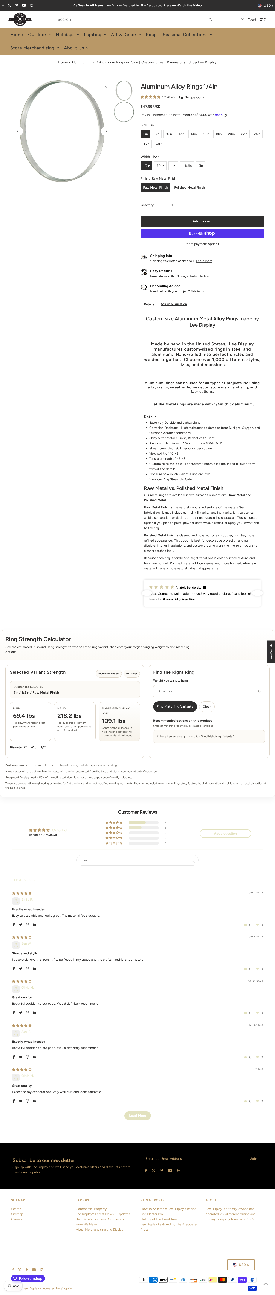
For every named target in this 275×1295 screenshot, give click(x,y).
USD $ (269, 6)
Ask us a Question (174, 304)
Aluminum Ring (84, 62)
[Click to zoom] (106, 87)
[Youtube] (23, 5)
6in (145, 134)
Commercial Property (91, 1209)
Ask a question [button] (225, 833)
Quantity (147, 205)
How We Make (86, 1224)
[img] (22, 893)
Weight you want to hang (170, 680)
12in (181, 134)
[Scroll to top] (266, 1284)
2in (201, 166)
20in (231, 134)
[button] (151, 97)
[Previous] (18, 131)
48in (159, 144)
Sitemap (17, 1214)
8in (157, 134)
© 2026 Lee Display (25, 1288)
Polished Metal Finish (189, 187)
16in (206, 134)
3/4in (160, 166)
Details (149, 304)
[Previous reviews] (147, 593)
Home (63, 62)
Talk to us (197, 291)
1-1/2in (187, 166)
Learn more (204, 261)
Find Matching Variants (175, 706)
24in (257, 134)
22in (244, 134)
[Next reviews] (257, 593)
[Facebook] (2, 5)
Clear (207, 706)
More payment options (202, 244)
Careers (16, 1219)
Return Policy (199, 276)
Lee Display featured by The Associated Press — (137, 5)
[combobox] (130, 19)
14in (194, 134)
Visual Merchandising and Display (99, 1229)
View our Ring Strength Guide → (172, 479)
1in (173, 166)
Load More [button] (137, 1116)
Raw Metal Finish (155, 187)
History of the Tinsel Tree (159, 1219)
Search (16, 1209)
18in (219, 134)
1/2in (146, 166)
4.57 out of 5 (60, 830)
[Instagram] (31, 5)
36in (146, 144)
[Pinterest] (16, 5)
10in (169, 134)
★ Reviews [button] (271, 651)
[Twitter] (9, 5)
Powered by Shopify (57, 1288)
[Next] (106, 131)
